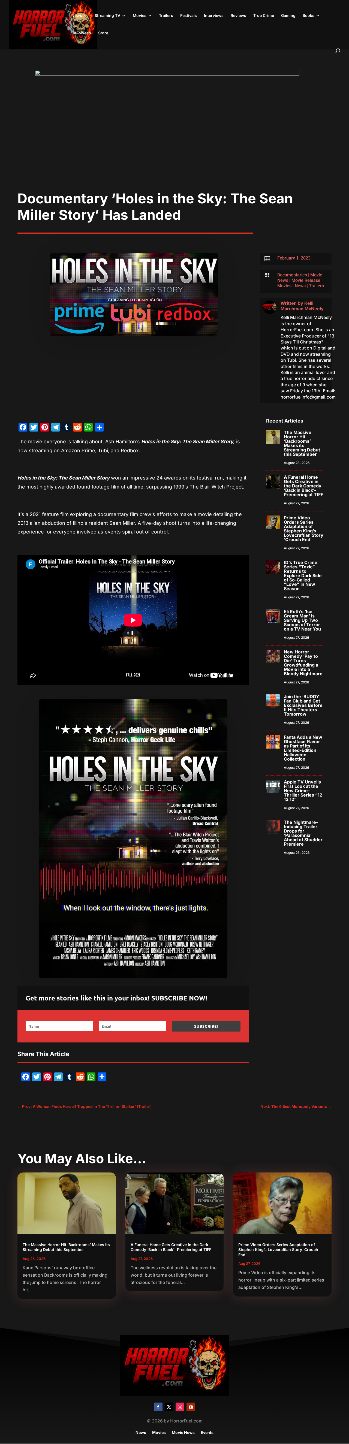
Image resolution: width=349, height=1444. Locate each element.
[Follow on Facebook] (158, 1407)
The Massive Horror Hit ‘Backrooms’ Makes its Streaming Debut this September (302, 443)
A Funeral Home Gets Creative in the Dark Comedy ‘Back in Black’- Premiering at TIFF (303, 485)
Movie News (183, 1433)
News (76, 16)
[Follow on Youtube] (190, 1407)
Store (103, 33)
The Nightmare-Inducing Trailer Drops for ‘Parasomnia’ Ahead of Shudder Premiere (303, 833)
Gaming (288, 16)
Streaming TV (107, 16)
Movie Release (305, 280)
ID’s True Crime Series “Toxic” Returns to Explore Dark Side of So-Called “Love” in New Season (303, 575)
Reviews (238, 16)
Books (308, 16)
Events (207, 1433)
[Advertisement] (174, 149)
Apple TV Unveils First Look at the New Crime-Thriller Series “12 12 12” (303, 790)
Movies (139, 16)
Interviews (214, 16)
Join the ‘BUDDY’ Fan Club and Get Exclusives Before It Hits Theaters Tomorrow (303, 705)
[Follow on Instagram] (180, 1407)
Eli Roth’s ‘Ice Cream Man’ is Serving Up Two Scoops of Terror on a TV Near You (302, 620)
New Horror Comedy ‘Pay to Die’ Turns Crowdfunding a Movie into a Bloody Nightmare (303, 662)
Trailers (166, 16)
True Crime (263, 16)
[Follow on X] (169, 1407)
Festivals (188, 16)
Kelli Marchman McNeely (302, 306)
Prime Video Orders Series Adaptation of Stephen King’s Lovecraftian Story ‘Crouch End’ (303, 528)
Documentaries (292, 275)
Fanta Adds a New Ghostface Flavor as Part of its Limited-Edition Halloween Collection (303, 748)
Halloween (81, 33)
